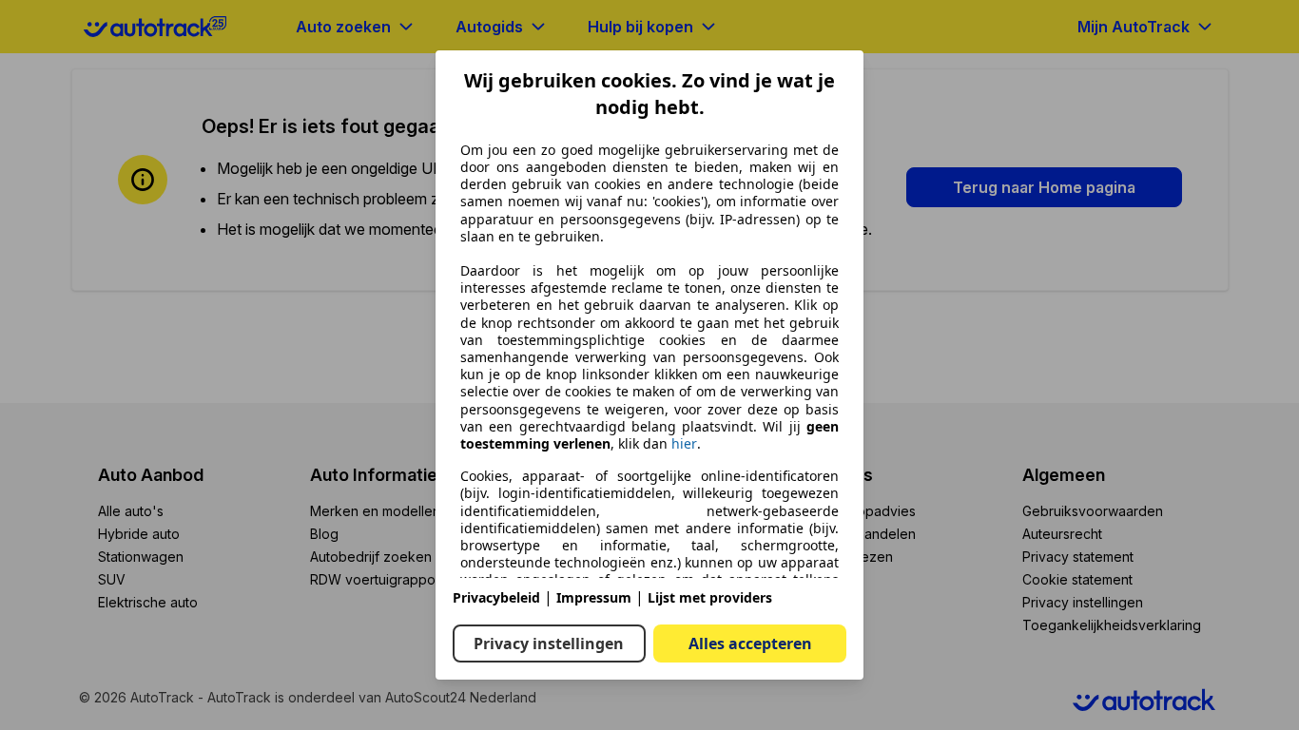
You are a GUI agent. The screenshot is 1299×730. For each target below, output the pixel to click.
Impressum (593, 597)
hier (684, 443)
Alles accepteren (750, 643)
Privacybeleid (496, 597)
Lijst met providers (710, 597)
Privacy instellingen (549, 643)
